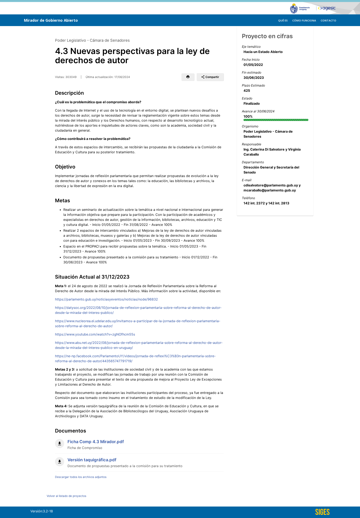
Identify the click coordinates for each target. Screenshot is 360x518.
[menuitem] (283, 20)
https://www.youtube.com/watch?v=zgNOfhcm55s (95, 334)
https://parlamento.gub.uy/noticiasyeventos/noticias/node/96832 (106, 299)
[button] (187, 76)
